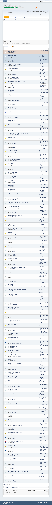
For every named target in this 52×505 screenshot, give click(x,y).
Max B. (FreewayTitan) (16, 343)
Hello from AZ (10, 428)
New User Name (11, 90)
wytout (13, 195)
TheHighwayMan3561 (16, 356)
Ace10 (42, 382)
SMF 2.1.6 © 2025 (6, 502)
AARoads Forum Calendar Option (14, 64)
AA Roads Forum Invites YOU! (14, 124)
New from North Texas (12, 389)
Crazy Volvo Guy (15, 100)
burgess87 (14, 190)
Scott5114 (14, 61)
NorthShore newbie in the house (14, 320)
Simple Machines (11, 502)
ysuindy (13, 468)
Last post (41, 49)
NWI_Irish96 (43, 378)
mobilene (14, 143)
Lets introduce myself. (12, 150)
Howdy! (9, 406)
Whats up (9, 380)
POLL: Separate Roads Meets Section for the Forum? (18, 116)
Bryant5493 (43, 100)
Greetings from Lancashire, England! (15, 441)
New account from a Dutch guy (14, 159)
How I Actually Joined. (12, 385)
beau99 (13, 429)
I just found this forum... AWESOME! (15, 228)
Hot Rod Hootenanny (44, 404)
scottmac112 (14, 95)
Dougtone (14, 65)
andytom (42, 413)
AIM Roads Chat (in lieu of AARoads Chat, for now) (18, 133)
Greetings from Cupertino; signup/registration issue (18, 202)
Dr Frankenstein (15, 421)
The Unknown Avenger (17, 290)
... (15, 46)
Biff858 (13, 177)
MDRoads (14, 255)
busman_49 (14, 403)
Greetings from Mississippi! (13, 198)
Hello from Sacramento (12, 258)
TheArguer (14, 285)
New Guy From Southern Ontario (14, 250)
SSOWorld (42, 144)
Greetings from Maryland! (13, 337)
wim (13, 347)
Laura (13, 339)
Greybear (42, 126)
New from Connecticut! (12, 475)
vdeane (13, 70)
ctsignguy (42, 374)
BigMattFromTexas (44, 92)
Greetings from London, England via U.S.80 (17, 424)
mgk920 (14, 212)
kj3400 (13, 352)
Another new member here (13, 298)
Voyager (42, 96)
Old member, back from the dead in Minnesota (17, 355)
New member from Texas (13, 280)
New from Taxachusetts (12, 172)
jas (12, 326)
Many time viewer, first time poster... (15, 215)
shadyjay (14, 229)
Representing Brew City (12, 329)
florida (42, 296)
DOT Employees (11, 60)
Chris (42, 182)
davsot (13, 104)
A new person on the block (13, 303)
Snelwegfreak (15, 152)
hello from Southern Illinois (13, 462)
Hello (9, 241)
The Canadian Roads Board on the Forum (16, 81)
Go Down (6, 46)
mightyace (42, 122)
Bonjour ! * (10, 419)
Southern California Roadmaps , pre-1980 (16, 267)
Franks (13, 317)
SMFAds (4, 503)
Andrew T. (14, 399)
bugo (41, 300)
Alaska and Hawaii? (11, 73)
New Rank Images (12, 55)
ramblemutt (14, 481)
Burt (13, 247)
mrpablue (42, 57)
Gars (13, 156)
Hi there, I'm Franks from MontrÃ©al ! (15, 316)
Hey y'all (9, 98)
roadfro (42, 265)
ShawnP (13, 313)
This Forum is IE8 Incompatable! (14, 85)
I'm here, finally (11, 211)
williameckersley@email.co (17, 425)
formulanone (15, 472)
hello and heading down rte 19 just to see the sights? (18, 393)
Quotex (13, 438)
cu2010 (13, 169)
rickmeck (14, 377)
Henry (13, 459)
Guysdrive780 (43, 62)
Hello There (10, 411)
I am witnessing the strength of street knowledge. (18, 471)
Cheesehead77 (15, 408)
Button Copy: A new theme (13, 206)
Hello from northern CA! (13, 367)
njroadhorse (43, 213)
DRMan (13, 364)
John (13, 130)
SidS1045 (14, 173)
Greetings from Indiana (12, 142)
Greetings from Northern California (15, 432)
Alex (13, 52)
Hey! (9, 275)
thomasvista (14, 165)
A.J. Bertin (14, 108)
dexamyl (14, 268)
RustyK (13, 308)
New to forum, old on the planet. (14, 480)
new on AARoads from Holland (14, 346)
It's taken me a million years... (14, 372)
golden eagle (15, 199)
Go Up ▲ (47, 502)
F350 (13, 242)
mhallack (14, 360)
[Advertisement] (25, 30)
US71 (13, 113)
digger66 (14, 395)
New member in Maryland (13, 333)
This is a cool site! (11, 185)
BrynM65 (14, 442)
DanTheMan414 (15, 78)
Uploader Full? (11, 111)
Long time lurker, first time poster (15, 363)
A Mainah (9, 359)
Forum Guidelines (12, 51)
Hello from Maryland (12, 254)
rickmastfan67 (15, 57)
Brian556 (14, 281)
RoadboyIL (14, 234)
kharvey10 (14, 464)
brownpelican (15, 321)
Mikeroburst (14, 369)
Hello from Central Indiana (13, 467)
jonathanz (14, 447)
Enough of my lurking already (14, 307)
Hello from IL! (10, 232)
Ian (12, 91)
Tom (41, 252)
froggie (13, 121)
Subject (9, 49)
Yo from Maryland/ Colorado (13, 350)
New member (10, 163)
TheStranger (43, 339)
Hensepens (14, 160)
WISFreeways (15, 221)
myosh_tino (43, 204)
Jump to (29, 490)
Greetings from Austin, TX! (13, 342)
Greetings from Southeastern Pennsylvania (17, 289)
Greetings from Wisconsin (13, 219)
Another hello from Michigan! (14, 180)
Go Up (5, 484)
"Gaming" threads (11, 120)
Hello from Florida (11, 445)
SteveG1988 (14, 412)
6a (12, 373)
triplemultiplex (15, 330)
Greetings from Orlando (13, 294)
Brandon (14, 225)
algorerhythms (43, 335)
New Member (10, 284)
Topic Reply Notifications (13, 68)
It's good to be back (12, 224)
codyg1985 (14, 147)
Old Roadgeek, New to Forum (14, 193)
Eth (12, 334)
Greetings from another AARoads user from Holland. (19, 437)
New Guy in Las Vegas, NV (13, 262)
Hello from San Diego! (12, 176)
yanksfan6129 (15, 126)
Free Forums (8, 503)
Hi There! (9, 94)
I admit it (9, 311)
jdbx (13, 434)
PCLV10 (13, 264)
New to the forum (11, 107)
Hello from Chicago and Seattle (14, 458)
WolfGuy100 (14, 455)
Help (38, 502)
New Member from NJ (12, 324)
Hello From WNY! (11, 189)
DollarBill (14, 382)
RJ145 (13, 451)
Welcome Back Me (11, 129)
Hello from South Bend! (12, 376)
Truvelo (42, 426)
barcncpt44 (43, 148)
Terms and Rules (42, 502)
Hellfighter (43, 174)
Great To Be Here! (11, 137)
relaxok (13, 477)
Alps (41, 75)
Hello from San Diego (12, 237)
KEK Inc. (13, 277)
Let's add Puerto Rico (12, 103)
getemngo (14, 182)
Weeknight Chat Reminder (13, 77)
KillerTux (14, 272)
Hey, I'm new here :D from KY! (14, 454)
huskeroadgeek (15, 300)
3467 (41, 234)
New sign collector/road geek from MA (16, 449)
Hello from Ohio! (11, 402)
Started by (14, 49)
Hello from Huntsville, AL (13, 146)
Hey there (10, 415)
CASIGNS (14, 260)
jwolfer (13, 416)
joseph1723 (14, 251)
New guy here (10, 245)
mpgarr (13, 186)
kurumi (13, 203)
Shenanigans (14, 295)
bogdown (42, 387)
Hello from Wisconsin (12, 398)
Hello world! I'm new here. (13, 168)
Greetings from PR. (12, 155)
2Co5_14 (14, 216)
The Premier (14, 304)
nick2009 (14, 139)
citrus (13, 238)
